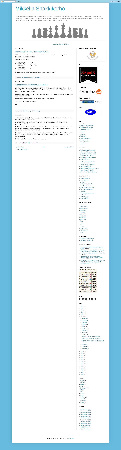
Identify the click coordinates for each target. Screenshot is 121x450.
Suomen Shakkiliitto (85, 178)
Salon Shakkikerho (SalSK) (87, 170)
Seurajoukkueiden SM (85, 129)
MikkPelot (82, 134)
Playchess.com (84, 230)
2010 (82, 372)
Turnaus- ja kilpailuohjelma (87, 125)
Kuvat (81, 143)
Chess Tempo (83, 206)
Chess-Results (84, 208)
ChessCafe (83, 219)
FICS (81, 221)
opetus (82, 398)
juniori (81, 395)
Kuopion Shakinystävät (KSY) (87, 161)
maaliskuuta (85, 344)
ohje (81, 391)
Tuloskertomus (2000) (85, 429)
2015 (82, 361)
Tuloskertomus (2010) (85, 410)
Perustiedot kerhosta (85, 138)
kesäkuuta (84, 330)
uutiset (82, 382)
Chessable (83, 214)
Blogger (72, 438)
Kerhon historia (84, 140)
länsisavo (82, 397)
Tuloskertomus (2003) (85, 423)
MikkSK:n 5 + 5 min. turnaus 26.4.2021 (32, 52)
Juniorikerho (83, 131)
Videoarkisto (83, 136)
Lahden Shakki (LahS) (85, 166)
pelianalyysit (83, 388)
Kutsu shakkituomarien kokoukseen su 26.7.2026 (92, 253)
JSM (81, 389)
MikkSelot (82, 132)
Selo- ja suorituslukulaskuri (86, 193)
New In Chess (83, 228)
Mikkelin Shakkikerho (40, 9)
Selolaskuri (83, 191)
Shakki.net (82, 194)
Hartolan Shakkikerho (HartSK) (87, 150)
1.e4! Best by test (84, 180)
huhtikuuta (84, 334)
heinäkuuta (85, 328)
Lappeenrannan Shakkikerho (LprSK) (89, 168)
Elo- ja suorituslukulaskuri (86, 189)
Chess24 (82, 212)
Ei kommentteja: (37, 77)
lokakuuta (84, 322)
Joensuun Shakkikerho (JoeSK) (88, 157)
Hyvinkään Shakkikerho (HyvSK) (88, 154)
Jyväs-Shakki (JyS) (85, 159)
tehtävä (82, 402)
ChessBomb (83, 217)
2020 (82, 351)
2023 (82, 312)
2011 (82, 370)
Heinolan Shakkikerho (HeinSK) (88, 152)
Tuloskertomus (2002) (85, 425)
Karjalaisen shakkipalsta (86, 184)
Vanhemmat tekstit (69, 147)
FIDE (81, 223)
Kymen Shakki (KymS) (85, 163)
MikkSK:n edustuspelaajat (86, 127)
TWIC (81, 232)
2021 (82, 316)
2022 (82, 314)
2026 (82, 306)
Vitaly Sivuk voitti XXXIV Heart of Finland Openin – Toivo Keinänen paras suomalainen (92, 250)
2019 (82, 353)
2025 (82, 308)
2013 (82, 366)
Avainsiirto (82, 182)
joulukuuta (84, 318)
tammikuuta (85, 348)
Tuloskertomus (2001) (85, 427)
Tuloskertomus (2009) (85, 412)
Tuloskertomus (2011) (85, 409)
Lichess (82, 226)
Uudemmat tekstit (20, 147)
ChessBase (83, 215)
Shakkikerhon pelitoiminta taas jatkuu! (31, 85)
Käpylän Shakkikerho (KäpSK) (87, 164)
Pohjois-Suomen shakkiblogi (87, 187)
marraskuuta (85, 320)
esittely (82, 384)
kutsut (81, 386)
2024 (82, 310)
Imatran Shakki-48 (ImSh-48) (87, 155)
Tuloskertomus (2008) (85, 414)
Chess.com (83, 210)
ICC (81, 224)
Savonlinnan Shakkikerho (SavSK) (88, 172)
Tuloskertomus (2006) (85, 418)
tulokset (82, 380)
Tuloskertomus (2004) (85, 421)
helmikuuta (85, 346)
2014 (82, 363)
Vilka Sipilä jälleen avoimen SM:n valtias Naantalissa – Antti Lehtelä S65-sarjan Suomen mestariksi (91, 257)
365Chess (82, 205)
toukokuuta (85, 332)
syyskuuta (84, 324)
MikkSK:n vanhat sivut (85, 185)
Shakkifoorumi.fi (84, 196)
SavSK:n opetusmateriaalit (86, 240)
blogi (81, 393)
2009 (82, 374)
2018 (82, 355)
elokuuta (84, 326)
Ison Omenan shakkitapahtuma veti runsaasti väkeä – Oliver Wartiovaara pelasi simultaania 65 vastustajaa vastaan (92, 262)
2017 (82, 357)
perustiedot (83, 400)
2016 (82, 359)
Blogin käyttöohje (84, 142)
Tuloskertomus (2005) (85, 420)
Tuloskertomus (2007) (85, 416)
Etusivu (44, 147)
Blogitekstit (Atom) (22, 149)
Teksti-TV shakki (84, 198)
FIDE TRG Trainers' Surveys (87, 238)
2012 (82, 368)
